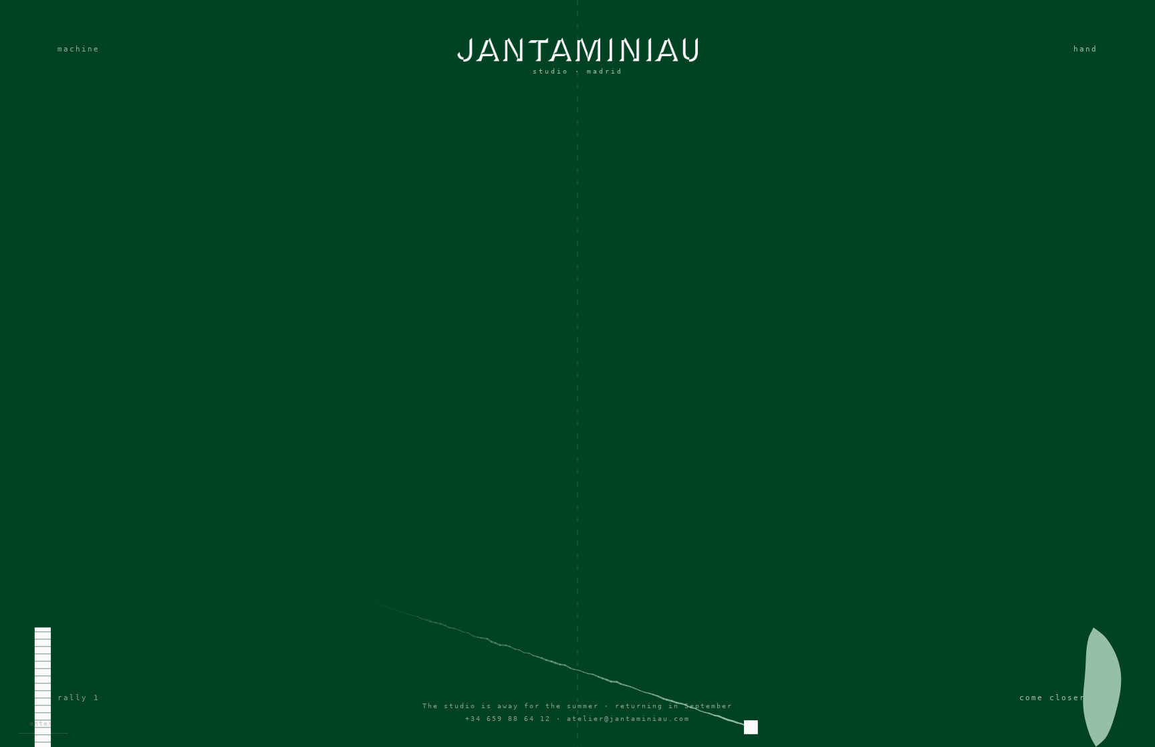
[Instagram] (577, 407)
